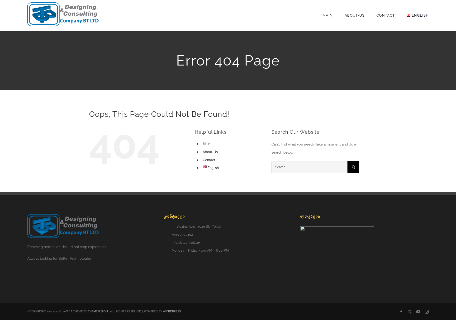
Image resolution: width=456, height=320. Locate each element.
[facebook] (401, 312)
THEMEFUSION (98, 311)
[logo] (63, 4)
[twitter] (410, 312)
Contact (209, 160)
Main (206, 144)
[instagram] (427, 312)
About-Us (210, 152)
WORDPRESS (172, 311)
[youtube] (418, 312)
